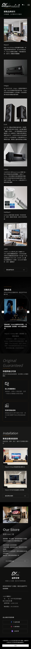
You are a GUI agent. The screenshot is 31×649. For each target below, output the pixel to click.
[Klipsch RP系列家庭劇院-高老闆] (15, 479)
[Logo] (5, 5)
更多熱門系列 (10, 270)
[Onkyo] (15, 155)
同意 (15, 645)
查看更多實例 (9, 496)
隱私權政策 (20, 642)
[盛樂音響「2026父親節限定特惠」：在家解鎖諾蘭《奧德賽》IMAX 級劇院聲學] (15, 310)
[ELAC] (15, 110)
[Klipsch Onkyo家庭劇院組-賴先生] (15, 456)
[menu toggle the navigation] (29, 5)
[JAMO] (15, 234)
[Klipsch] (15, 30)
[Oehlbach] (15, 197)
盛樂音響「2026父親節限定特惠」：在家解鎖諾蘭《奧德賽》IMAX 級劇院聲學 (15, 326)
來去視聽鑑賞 (10, 561)
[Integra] (15, 71)
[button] (15, 5)
